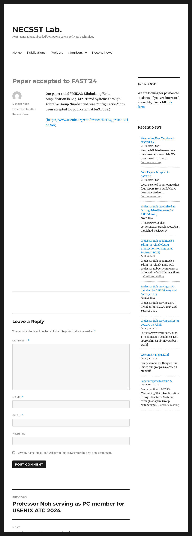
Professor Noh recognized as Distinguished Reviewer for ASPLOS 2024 (158, 210)
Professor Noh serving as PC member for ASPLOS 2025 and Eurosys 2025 (159, 290)
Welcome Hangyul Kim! (155, 354)
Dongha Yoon (20, 103)
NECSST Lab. (37, 29)
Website (18, 433)
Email (18, 415)
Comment (20, 340)
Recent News (102, 52)
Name (17, 397)
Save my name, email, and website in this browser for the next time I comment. (64, 453)
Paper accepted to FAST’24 (156, 381)
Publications (36, 52)
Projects (57, 52)
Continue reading (151, 162)
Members (75, 52)
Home (17, 52)
